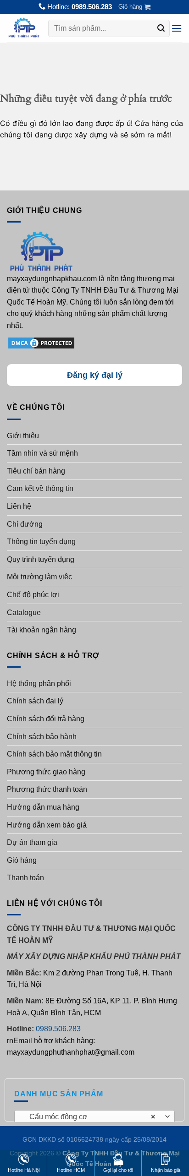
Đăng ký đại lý (94, 375)
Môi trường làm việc (39, 577)
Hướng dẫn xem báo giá (47, 825)
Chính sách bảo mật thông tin (54, 754)
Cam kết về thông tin (40, 488)
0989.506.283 (92, 7)
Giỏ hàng (22, 860)
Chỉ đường (25, 524)
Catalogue (24, 612)
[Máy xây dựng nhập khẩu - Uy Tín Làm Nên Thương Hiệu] (24, 27)
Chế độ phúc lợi (33, 595)
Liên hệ (19, 506)
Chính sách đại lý (35, 701)
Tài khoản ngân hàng (41, 630)
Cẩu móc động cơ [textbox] (90, 1117)
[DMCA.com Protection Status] (41, 342)
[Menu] (176, 28)
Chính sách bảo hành (42, 736)
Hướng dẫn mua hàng (43, 807)
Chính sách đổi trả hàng (45, 719)
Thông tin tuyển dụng (41, 541)
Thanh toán (25, 878)
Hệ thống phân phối (39, 683)
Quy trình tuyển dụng (40, 559)
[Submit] (161, 28)
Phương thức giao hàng (46, 772)
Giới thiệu (23, 436)
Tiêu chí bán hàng (36, 471)
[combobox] (94, 1116)
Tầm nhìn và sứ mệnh (42, 453)
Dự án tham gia (32, 842)
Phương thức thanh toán (47, 789)
